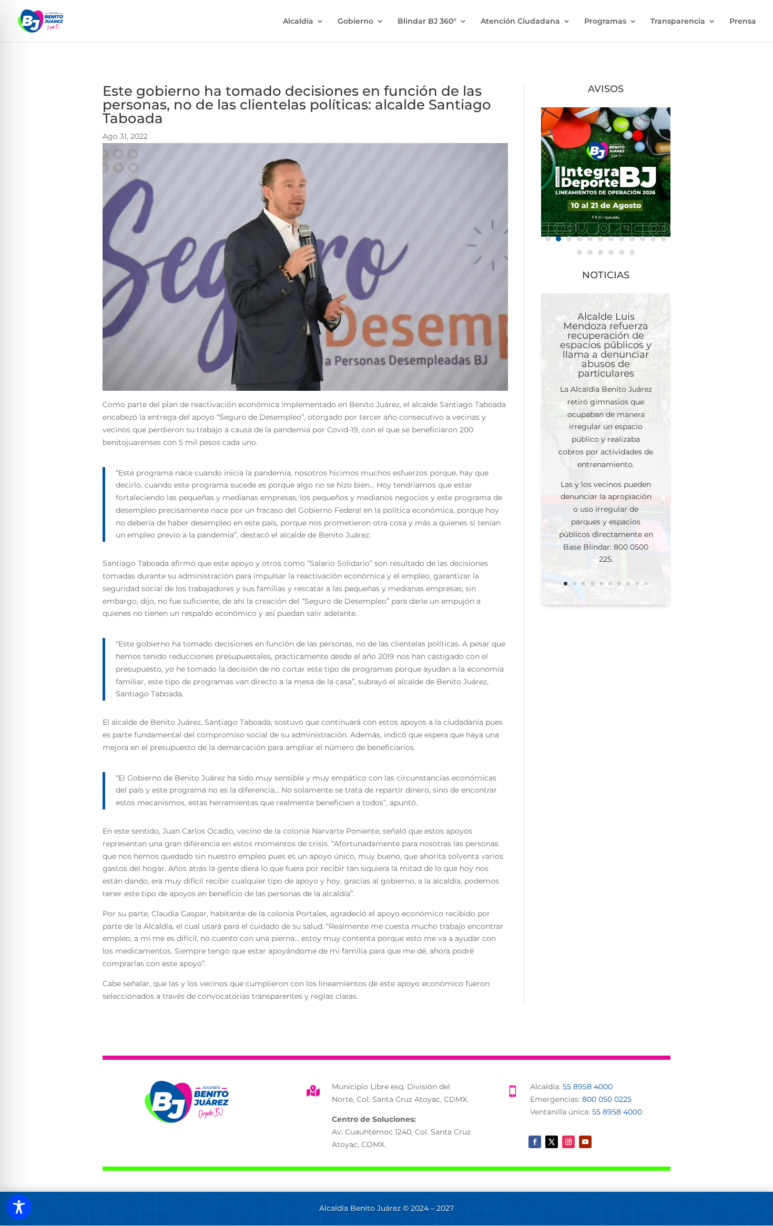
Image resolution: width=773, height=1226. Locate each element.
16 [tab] (611, 252)
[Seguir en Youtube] (585, 1142)
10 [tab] (642, 238)
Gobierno (355, 21)
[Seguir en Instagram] (568, 1142)
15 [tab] (600, 252)
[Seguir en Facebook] (534, 1142)
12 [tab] (663, 238)
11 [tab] (653, 238)
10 (646, 583)
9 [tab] (632, 238)
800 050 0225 (607, 1099)
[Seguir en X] (551, 1142)
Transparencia (677, 21)
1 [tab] (548, 238)
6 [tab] (600, 238)
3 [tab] (569, 238)
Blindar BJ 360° (427, 21)
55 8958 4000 (588, 1086)
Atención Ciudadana (520, 21)
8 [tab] (621, 238)
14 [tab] (590, 252)
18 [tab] (632, 252)
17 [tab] (621, 252)
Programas (605, 21)
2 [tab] (558, 238)
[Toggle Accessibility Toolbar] (19, 1207)
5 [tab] (590, 238)
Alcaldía (298, 21)
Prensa (742, 21)
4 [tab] (579, 238)
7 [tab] (611, 238)
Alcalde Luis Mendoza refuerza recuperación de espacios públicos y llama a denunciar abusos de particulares (606, 345)
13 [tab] (579, 252)
